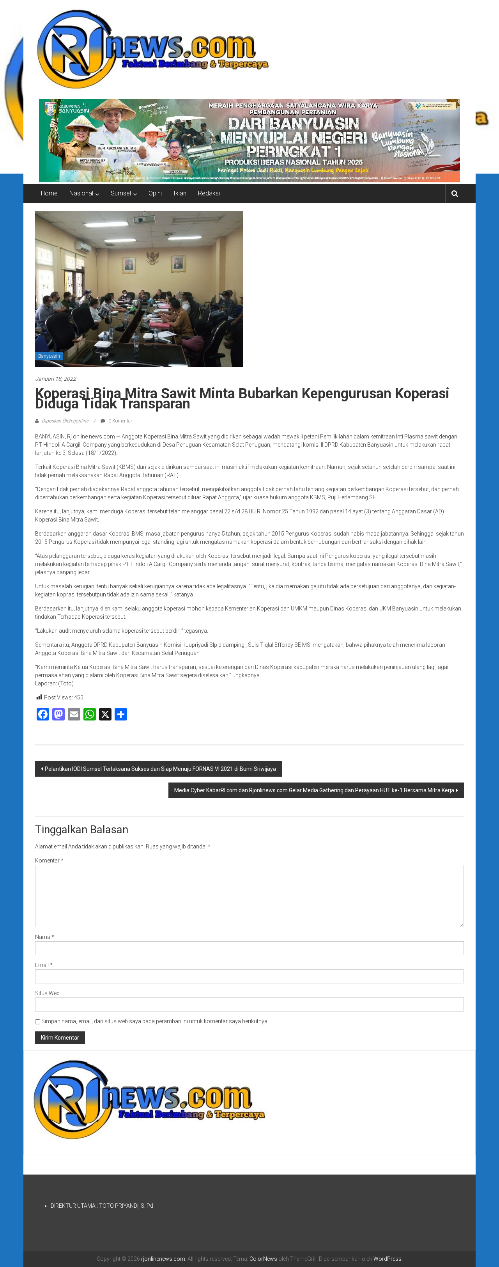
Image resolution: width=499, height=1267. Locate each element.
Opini (155, 193)
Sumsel (121, 193)
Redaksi (209, 193)
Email (44, 965)
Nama (44, 937)
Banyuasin (49, 356)
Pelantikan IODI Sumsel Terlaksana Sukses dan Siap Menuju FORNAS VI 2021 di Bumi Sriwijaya (160, 769)
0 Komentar (119, 421)
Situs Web (47, 993)
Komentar (49, 860)
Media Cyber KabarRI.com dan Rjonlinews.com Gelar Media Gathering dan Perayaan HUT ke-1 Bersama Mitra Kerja (314, 790)
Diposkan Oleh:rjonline (65, 421)
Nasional (81, 193)
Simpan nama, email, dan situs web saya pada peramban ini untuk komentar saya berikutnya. (155, 1021)
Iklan (179, 193)
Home (49, 193)
